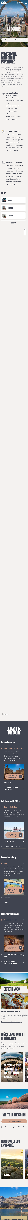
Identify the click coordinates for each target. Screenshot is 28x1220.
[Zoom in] (25, 229)
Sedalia (6, 903)
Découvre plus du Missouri (15, 1127)
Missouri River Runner (12, 846)
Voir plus (13, 223)
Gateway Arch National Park (13, 955)
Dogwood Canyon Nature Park (11, 788)
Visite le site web (13, 1121)
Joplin (6, 863)
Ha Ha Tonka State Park (13, 748)
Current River (9, 841)
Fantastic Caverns (11, 920)
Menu (21, 3)
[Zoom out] (25, 232)
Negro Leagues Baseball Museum (10, 962)
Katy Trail (7, 783)
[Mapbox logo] (5, 714)
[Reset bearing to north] (25, 234)
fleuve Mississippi (10, 807)
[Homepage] (4, 3)
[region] (14, 472)
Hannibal (7, 898)
